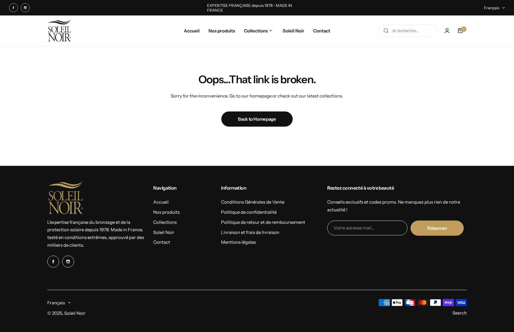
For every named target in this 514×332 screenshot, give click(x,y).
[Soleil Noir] (59, 30)
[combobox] (408, 31)
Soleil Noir (163, 232)
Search (459, 313)
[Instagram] (25, 7)
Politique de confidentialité (249, 212)
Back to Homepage (257, 119)
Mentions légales (238, 242)
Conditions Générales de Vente (252, 202)
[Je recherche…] (386, 31)
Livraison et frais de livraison (250, 232)
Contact (161, 242)
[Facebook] (13, 7)
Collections (165, 222)
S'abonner (437, 228)
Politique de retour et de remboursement (263, 222)
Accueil (161, 202)
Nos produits (166, 212)
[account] (447, 30)
